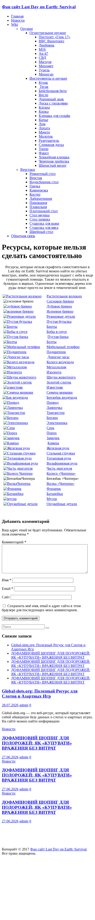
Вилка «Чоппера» (60, 484)
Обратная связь (23, 236)
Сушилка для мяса (44, 228)
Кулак (43, 82)
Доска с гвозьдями (53, 103)
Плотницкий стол (44, 211)
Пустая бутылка (59, 321)
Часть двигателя (59, 468)
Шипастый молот (52, 165)
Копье (43, 120)
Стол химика (40, 219)
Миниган (46, 74)
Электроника (57, 423)
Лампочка (54, 408)
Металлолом (56, 367)
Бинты (52, 327)
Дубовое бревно (59, 306)
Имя (6, 580)
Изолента (54, 372)
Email (7, 589)
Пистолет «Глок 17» (54, 37)
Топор (43, 149)
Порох (52, 433)
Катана (44, 107)
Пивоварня (38, 203)
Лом (42, 124)
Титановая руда (59, 458)
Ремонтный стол (43, 174)
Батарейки (55, 494)
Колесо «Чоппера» (61, 473)
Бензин (52, 418)
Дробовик (46, 45)
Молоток (46, 136)
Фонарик (54, 489)
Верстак (36, 178)
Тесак (43, 87)
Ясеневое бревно (60, 311)
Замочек (53, 438)
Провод (53, 403)
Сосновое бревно (60, 301)
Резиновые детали (61, 316)
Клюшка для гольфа (54, 116)
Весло (43, 95)
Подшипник (56, 352)
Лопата (44, 128)
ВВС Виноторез (51, 41)
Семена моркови (60, 392)
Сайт (6, 597)
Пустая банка (58, 337)
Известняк (55, 387)
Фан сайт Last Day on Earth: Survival (39, 6)
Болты (51, 342)
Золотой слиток (59, 382)
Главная (17, 16)
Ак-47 (43, 53)
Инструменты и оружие (48, 78)
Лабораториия (41, 199)
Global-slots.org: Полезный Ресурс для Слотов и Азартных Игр (39, 694)
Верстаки (27, 170)
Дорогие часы (58, 357)
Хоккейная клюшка (54, 157)
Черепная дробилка (54, 161)
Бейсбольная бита (53, 91)
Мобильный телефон (63, 347)
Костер (35, 194)
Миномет (46, 66)
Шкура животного (61, 377)
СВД (42, 58)
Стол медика (40, 215)
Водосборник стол (44, 182)
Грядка (35, 186)
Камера (53, 443)
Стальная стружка (61, 453)
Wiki (14, 24)
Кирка (44, 112)
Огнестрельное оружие (48, 33)
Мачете (44, 132)
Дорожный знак (51, 99)
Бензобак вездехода (62, 397)
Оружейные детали (62, 504)
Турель (44, 70)
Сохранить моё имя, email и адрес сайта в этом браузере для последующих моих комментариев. (41, 608)
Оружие (26, 29)
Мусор (52, 499)
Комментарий (14, 542)
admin (23, 705)
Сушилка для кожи (44, 223)
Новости (18, 20)
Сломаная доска (51, 145)
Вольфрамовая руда (62, 463)
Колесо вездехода (60, 362)
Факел (44, 153)
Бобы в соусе (57, 332)
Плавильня (38, 207)
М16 (42, 49)
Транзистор (56, 413)
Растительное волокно (64, 296)
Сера (50, 428)
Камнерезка (39, 190)
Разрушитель (49, 141)
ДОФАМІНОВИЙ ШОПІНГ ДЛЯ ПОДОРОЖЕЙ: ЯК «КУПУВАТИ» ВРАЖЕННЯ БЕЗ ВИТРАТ (50, 655)
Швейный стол (41, 232)
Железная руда (58, 448)
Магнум (45, 62)
